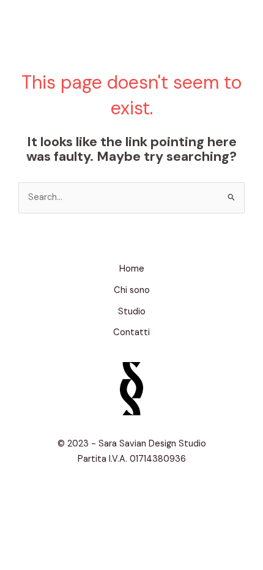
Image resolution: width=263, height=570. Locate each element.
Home (131, 269)
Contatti (131, 332)
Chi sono (132, 290)
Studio (132, 311)
